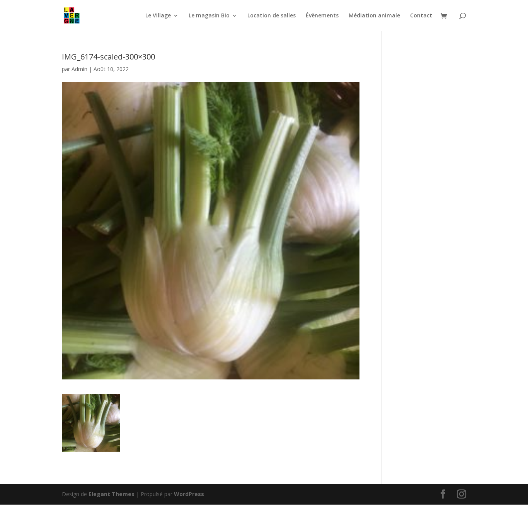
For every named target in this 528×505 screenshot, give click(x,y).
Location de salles (271, 16)
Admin (79, 69)
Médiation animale (374, 16)
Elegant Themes (112, 494)
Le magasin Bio (209, 16)
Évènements (322, 16)
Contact (421, 16)
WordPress (189, 494)
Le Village (158, 16)
